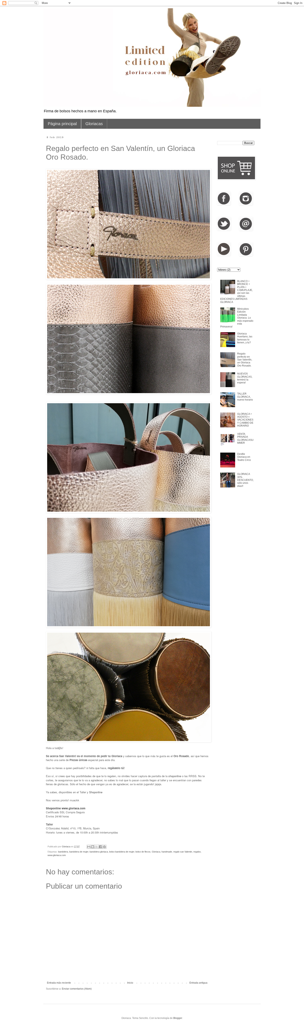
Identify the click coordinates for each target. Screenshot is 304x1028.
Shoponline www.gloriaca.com (65, 808)
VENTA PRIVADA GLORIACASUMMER (245, 438)
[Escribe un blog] (93, 847)
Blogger (177, 1018)
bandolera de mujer (78, 851)
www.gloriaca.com (57, 855)
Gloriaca (156, 851)
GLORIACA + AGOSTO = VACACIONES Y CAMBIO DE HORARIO (245, 420)
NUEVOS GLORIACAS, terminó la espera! (244, 378)
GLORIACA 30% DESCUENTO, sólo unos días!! (245, 480)
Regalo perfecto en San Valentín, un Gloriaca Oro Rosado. (244, 359)
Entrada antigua (198, 982)
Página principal (62, 123)
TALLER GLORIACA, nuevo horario (245, 396)
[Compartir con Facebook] (100, 847)
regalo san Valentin (182, 851)
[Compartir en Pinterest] (104, 847)
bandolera (63, 851)
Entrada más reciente (59, 982)
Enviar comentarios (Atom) (77, 988)
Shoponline (95, 792)
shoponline (174, 776)
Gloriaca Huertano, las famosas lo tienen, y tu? (244, 338)
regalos (197, 851)
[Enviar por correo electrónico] (89, 847)
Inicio (130, 982)
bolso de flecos (143, 851)
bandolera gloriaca (99, 851)
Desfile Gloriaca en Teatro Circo (244, 457)
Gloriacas (94, 123)
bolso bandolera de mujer (121, 851)
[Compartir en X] (97, 847)
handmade (167, 851)
